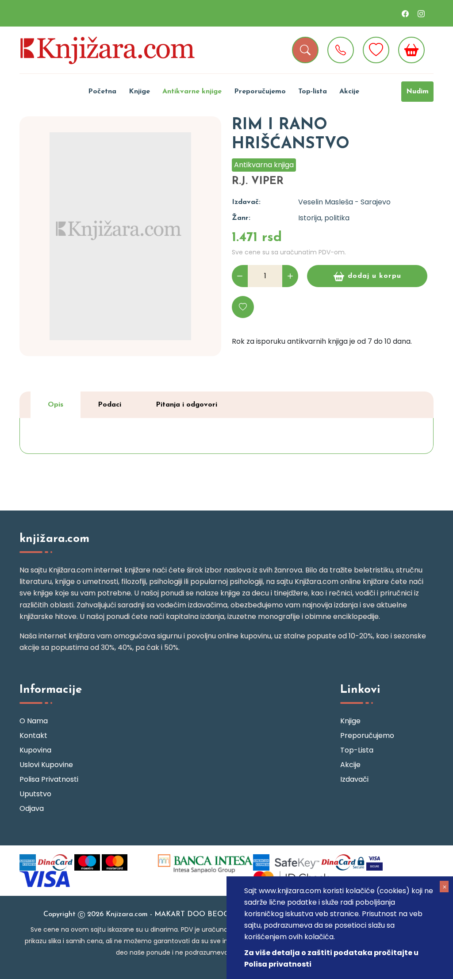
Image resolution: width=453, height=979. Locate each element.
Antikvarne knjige (192, 91)
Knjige (139, 91)
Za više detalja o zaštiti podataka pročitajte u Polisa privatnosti (331, 958)
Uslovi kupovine (46, 765)
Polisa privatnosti (48, 779)
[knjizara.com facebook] (405, 13)
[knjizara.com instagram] (421, 13)
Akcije (349, 91)
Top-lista (312, 91)
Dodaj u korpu (374, 276)
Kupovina (35, 750)
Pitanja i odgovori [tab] (186, 404)
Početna (102, 91)
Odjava (31, 808)
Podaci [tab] (109, 404)
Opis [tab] (55, 404)
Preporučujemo (260, 91)
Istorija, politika (323, 218)
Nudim (417, 91)
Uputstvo (35, 794)
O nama (33, 721)
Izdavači (354, 779)
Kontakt (33, 735)
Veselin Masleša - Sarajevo (344, 202)
